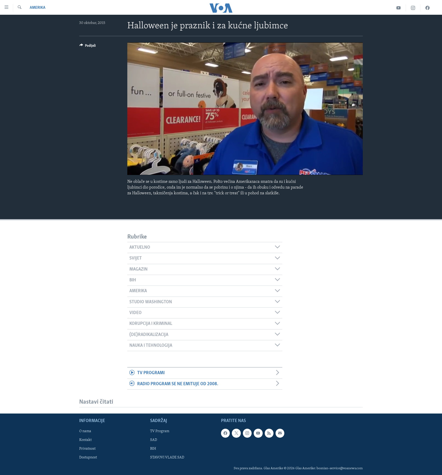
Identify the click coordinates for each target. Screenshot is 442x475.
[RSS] (269, 433)
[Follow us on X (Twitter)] (236, 433)
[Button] (87, 46)
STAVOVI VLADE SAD (167, 458)
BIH (153, 449)
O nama (85, 431)
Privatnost (87, 449)
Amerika (37, 8)
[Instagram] (413, 8)
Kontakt (85, 440)
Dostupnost (88, 458)
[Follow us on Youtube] (258, 433)
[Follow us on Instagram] (247, 433)
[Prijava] (280, 433)
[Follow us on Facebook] (225, 433)
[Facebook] (427, 8)
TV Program (159, 431)
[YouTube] (398, 8)
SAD (153, 440)
